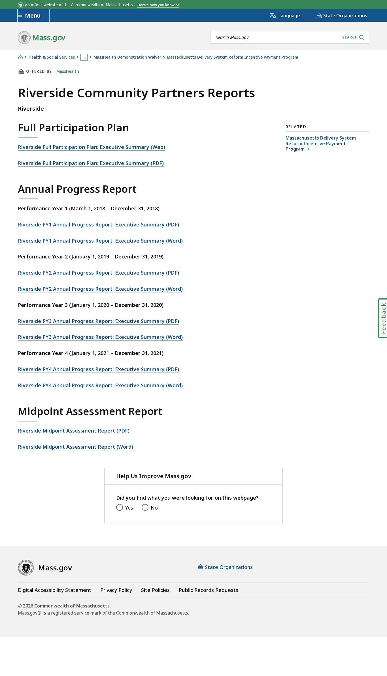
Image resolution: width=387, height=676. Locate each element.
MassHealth (67, 71)
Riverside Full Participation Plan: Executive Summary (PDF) (91, 163)
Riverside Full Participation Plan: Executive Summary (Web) (91, 147)
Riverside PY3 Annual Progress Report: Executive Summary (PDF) (98, 321)
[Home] (20, 57)
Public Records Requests (208, 590)
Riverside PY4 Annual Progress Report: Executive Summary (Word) (100, 385)
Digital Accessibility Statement (54, 590)
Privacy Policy (116, 590)
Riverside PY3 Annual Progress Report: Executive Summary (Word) (100, 336)
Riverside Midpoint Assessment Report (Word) (75, 446)
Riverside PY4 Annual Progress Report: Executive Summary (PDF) (98, 369)
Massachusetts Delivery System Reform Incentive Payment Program (232, 57)
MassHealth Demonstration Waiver (127, 57)
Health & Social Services (52, 57)
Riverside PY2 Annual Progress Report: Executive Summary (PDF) (98, 272)
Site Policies (155, 590)
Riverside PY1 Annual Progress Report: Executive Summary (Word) (100, 240)
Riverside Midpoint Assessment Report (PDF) (73, 430)
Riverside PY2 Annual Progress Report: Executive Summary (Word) (100, 288)
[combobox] (289, 37)
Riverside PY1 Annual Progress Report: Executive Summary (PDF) (98, 224)
